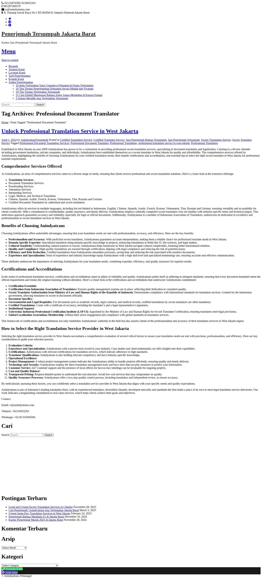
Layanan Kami (17, 72)
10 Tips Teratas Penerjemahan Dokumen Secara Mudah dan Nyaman (54, 88)
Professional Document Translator (90, 143)
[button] (16, 575)
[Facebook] (10, 21)
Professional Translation (123, 143)
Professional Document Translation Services (44, 143)
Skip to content (9, 60)
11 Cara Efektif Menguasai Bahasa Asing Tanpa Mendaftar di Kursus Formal (59, 95)
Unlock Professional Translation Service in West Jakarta (69, 131)
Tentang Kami (17, 69)
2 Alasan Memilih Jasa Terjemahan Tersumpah (42, 98)
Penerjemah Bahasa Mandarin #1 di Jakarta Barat (36, 516)
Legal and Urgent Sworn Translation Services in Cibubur (41, 506)
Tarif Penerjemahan (19, 75)
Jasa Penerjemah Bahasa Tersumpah (146, 139)
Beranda (13, 66)
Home (4, 122)
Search (5, 434)
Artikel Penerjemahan (21, 82)
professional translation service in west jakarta (164, 143)
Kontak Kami (16, 79)
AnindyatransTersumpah (34, 139)
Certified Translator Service (109, 139)
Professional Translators (204, 143)
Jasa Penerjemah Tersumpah (184, 139)
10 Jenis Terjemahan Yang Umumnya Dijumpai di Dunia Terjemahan (54, 85)
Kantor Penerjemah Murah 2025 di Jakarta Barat (36, 519)
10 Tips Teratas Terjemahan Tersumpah (38, 91)
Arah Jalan (11, 572)
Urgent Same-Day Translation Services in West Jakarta (39, 513)
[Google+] (10, 25)
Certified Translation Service (76, 139)
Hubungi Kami (14, 568)
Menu (8, 51)
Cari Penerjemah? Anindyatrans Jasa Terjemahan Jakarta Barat (44, 510)
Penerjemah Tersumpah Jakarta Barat (48, 34)
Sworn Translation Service (216, 139)
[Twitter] (10, 18)
